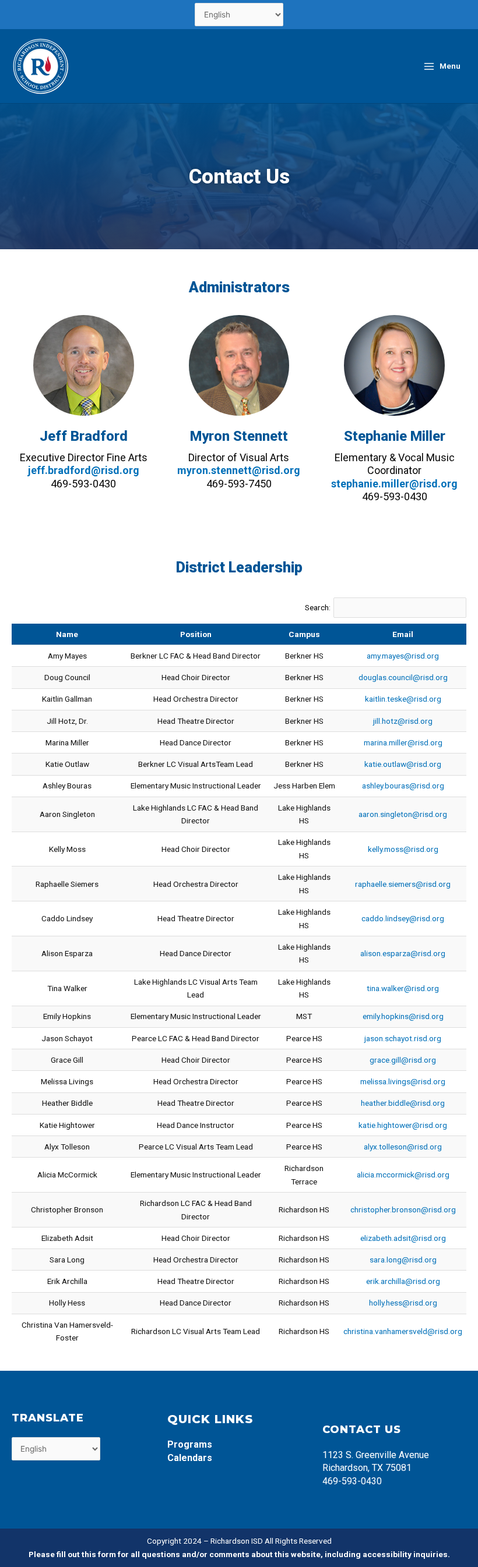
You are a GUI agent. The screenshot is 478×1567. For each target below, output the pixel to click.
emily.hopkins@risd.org (403, 1016)
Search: (318, 607)
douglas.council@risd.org (403, 677)
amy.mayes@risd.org (403, 655)
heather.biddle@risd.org (403, 1103)
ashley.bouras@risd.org (403, 785)
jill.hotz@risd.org (403, 721)
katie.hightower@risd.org (402, 1125)
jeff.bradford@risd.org (83, 470)
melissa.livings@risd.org (402, 1081)
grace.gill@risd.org (403, 1059)
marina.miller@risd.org (403, 742)
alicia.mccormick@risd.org (403, 1174)
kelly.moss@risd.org (403, 849)
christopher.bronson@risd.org (403, 1209)
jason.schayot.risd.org (402, 1038)
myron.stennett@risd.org (238, 470)
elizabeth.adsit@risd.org (403, 1238)
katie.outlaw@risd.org (402, 764)
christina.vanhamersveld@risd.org (402, 1331)
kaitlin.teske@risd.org (403, 698)
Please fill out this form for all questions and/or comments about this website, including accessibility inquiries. (239, 1554)
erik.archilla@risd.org (403, 1281)
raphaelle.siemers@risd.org (403, 884)
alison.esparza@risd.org (402, 953)
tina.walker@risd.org (403, 988)
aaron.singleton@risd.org (402, 814)
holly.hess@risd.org (403, 1302)
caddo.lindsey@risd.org (402, 918)
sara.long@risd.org (403, 1259)
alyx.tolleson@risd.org (403, 1146)
